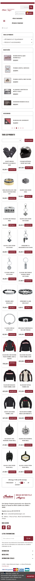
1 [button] (12, 128)
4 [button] (18, 128)
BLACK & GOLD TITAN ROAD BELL (25, 466)
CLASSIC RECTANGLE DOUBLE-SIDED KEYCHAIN (25, 274)
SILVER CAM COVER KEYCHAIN (25, 219)
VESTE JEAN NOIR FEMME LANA (9, 412)
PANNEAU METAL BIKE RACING (22, 79)
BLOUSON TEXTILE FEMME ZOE (25, 386)
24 (28, 482)
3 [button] (16, 128)
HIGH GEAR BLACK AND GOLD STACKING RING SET (9, 191)
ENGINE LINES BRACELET (9, 302)
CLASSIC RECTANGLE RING (9, 219)
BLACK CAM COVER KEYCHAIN (9, 246)
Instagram (9, 527)
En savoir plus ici (11, 579)
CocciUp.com (5, 566)
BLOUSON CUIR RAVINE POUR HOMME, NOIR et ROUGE (9, 356)
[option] (17, 121)
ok (29, 538)
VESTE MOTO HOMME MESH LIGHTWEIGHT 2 (25, 412)
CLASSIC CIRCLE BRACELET (9, 329)
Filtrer (29, 140)
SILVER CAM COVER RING (25, 191)
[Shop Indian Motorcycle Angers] (8, 10)
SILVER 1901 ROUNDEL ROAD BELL (25, 439)
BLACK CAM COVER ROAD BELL (9, 466)
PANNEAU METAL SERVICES (21, 68)
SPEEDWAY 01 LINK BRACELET (25, 302)
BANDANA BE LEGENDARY (21, 120)
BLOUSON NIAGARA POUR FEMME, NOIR (25, 355)
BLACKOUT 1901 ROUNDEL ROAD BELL (9, 439)
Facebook (4, 527)
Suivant (18, 484)
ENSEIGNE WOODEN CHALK (21, 101)
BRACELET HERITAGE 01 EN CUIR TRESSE (25, 329)
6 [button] (23, 128)
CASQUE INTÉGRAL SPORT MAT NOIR (25, 162)
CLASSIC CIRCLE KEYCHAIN (9, 273)
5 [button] (20, 128)
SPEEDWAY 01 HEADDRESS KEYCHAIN (25, 246)
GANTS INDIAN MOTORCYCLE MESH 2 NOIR (9, 163)
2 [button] (14, 128)
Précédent (9, 482)
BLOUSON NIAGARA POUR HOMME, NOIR (9, 386)
